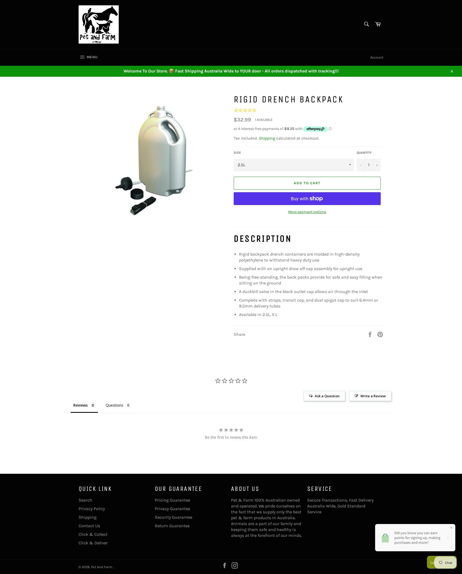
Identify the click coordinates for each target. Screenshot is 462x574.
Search (85, 500)
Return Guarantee (172, 525)
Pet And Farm (102, 567)
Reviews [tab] (80, 405)
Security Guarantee (173, 517)
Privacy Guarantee (172, 508)
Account (376, 57)
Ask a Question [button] (327, 396)
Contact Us (89, 525)
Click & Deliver (93, 542)
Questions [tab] (114, 405)
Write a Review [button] (373, 396)
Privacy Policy (92, 508)
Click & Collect (93, 534)
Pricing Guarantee (172, 500)
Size (237, 153)
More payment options (307, 212)
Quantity (364, 153)
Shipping (267, 138)
